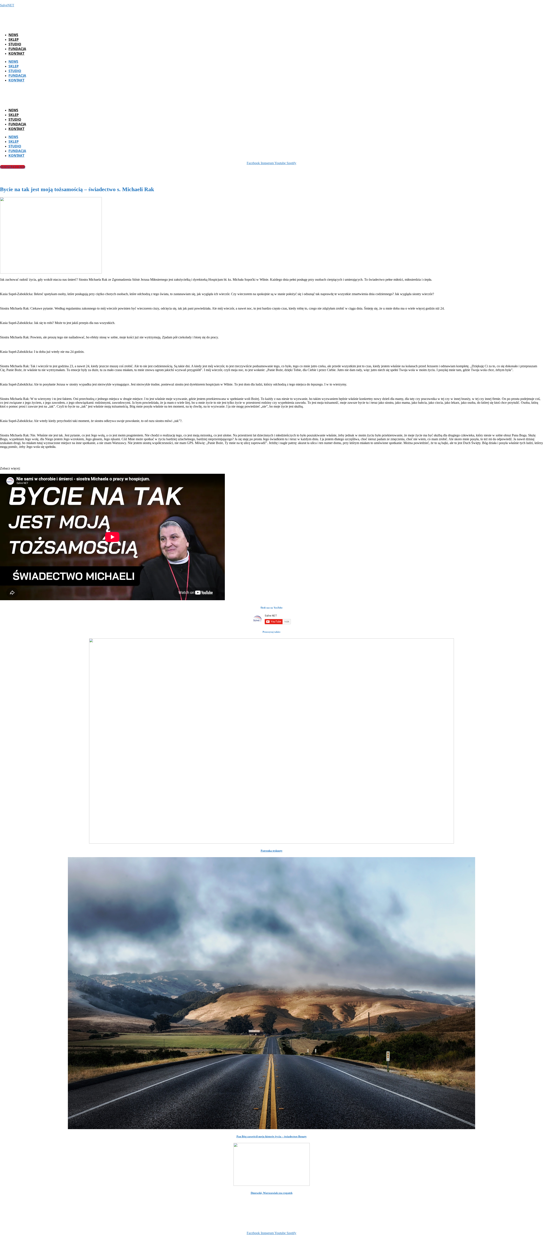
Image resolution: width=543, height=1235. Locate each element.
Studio (14, 44)
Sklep (13, 39)
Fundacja (17, 48)
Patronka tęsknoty (272, 850)
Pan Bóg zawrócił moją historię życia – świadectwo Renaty (272, 1136)
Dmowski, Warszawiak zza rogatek (271, 1192)
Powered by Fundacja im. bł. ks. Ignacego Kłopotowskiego (277, 1226)
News (13, 34)
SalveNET (7, 5)
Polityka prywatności (338, 1226)
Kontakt (16, 53)
